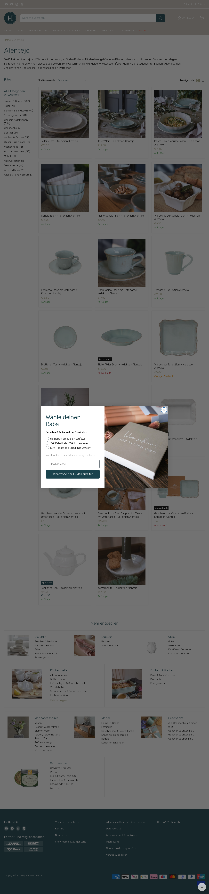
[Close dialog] (164, 410)
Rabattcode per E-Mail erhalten (73, 474)
